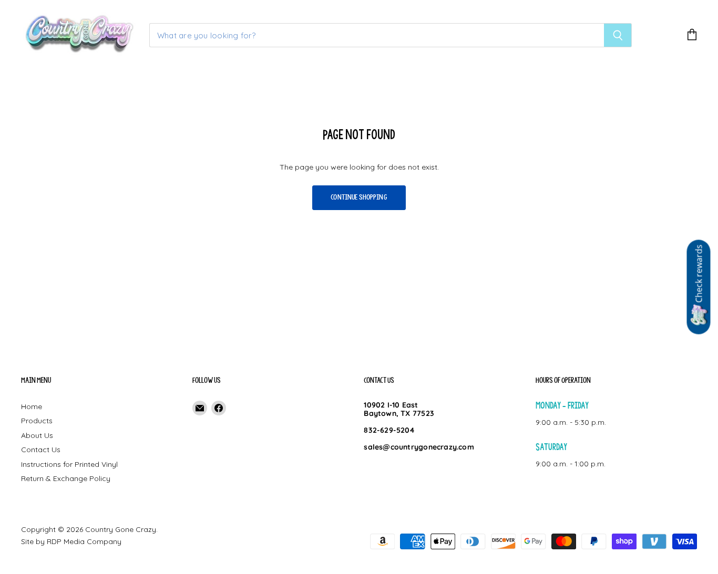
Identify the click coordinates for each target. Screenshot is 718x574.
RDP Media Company (84, 541)
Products (37, 420)
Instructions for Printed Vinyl (69, 464)
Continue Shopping (359, 197)
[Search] (618, 35)
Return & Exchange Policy (65, 478)
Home (31, 406)
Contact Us (40, 449)
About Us (37, 435)
